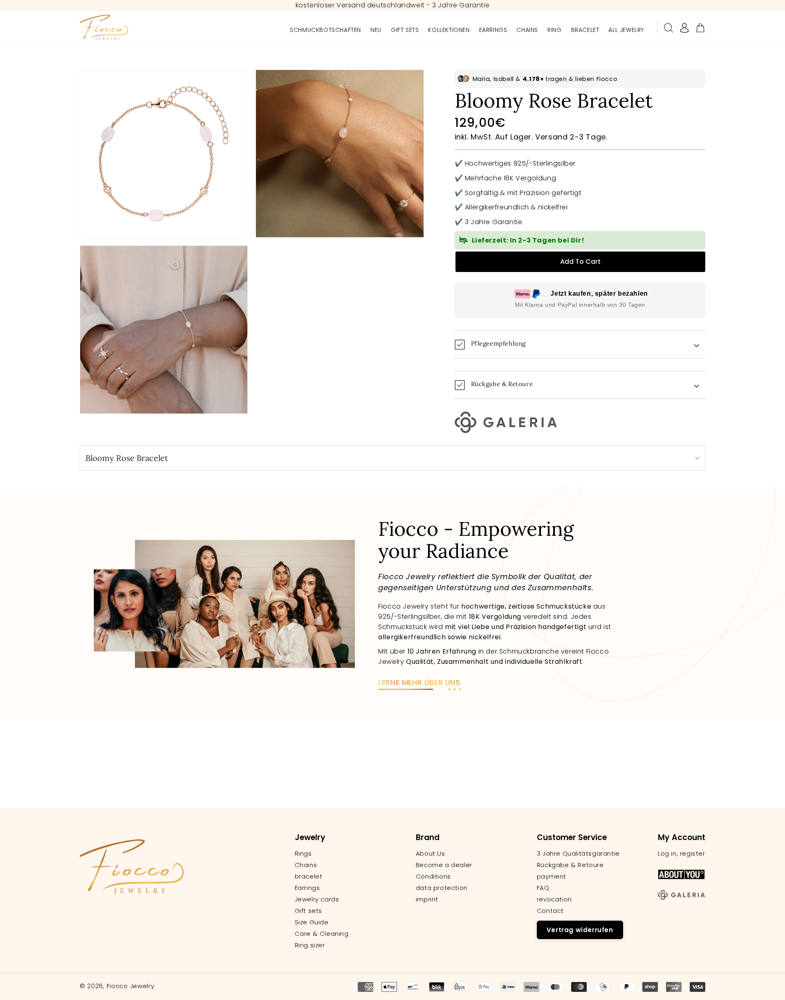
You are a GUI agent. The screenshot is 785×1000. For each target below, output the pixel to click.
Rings (303, 853)
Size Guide (312, 922)
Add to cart (580, 261)
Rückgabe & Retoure (570, 865)
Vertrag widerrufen (580, 930)
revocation (554, 899)
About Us (430, 853)
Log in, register (681, 853)
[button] (668, 28)
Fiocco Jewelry (131, 986)
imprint (427, 899)
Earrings (307, 888)
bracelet (309, 876)
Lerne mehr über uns (419, 682)
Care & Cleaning (322, 933)
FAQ (543, 888)
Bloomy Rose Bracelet (126, 458)
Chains (306, 865)
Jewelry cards (317, 899)
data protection (442, 888)
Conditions (433, 876)
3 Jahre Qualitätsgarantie (578, 853)
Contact (550, 911)
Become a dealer (444, 865)
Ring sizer (310, 945)
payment (551, 876)
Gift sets (308, 911)
